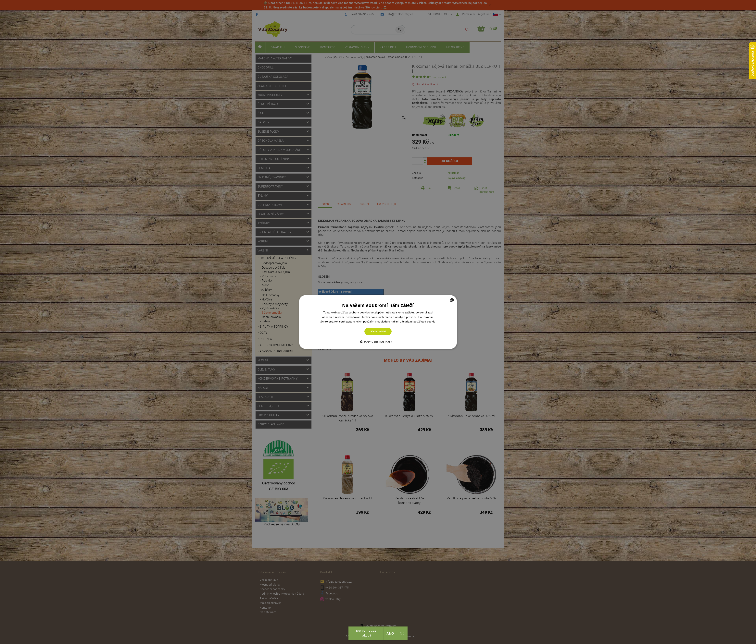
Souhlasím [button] (378, 331)
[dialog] (378, 322)
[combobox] (452, 300)
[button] (378, 341)
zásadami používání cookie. (418, 321)
